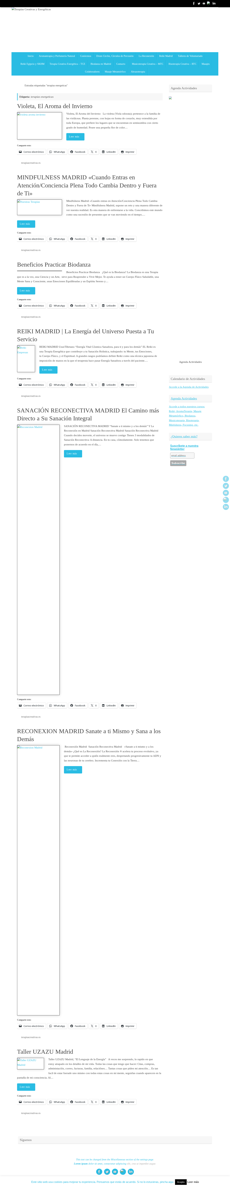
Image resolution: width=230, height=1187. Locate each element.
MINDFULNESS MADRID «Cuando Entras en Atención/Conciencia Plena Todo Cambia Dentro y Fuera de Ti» (87, 185)
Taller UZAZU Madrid (45, 1051)
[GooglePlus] (208, 3)
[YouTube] (203, 3)
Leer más (74, 136)
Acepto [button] (181, 1182)
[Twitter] (198, 3)
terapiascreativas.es (30, 163)
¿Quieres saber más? (184, 436)
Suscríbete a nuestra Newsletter (184, 447)
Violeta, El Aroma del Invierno (54, 106)
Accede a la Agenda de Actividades (189, 386)
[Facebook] (193, 3)
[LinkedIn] (214, 3)
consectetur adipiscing (115, 1163)
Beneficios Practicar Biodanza (54, 264)
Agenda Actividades (184, 398)
